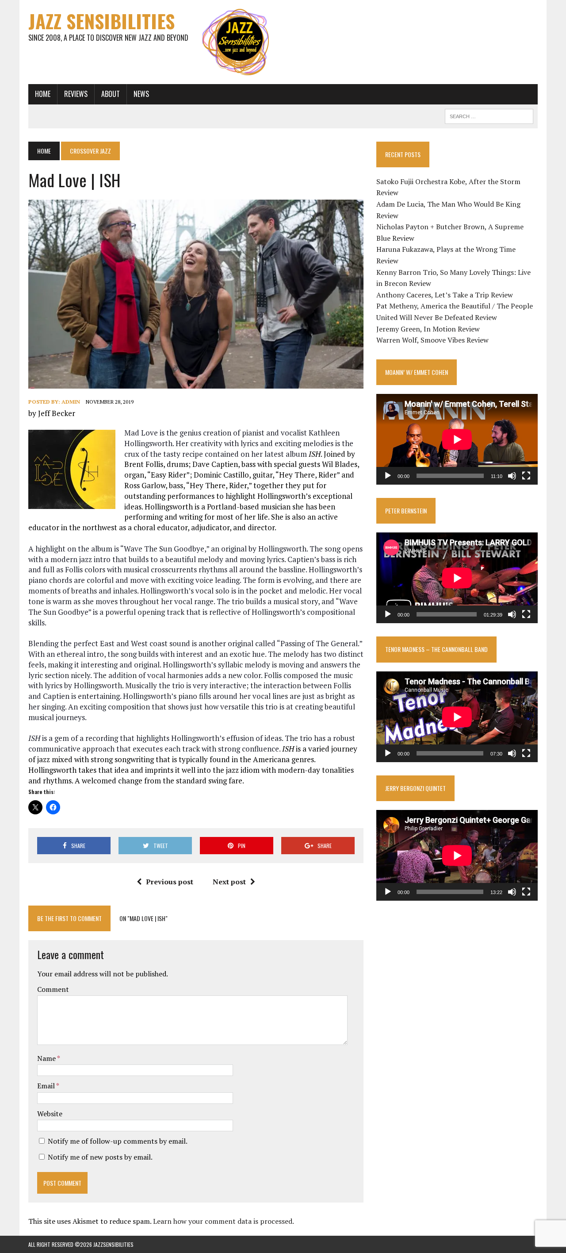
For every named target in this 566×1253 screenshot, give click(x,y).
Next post (229, 882)
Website (49, 1113)
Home (42, 94)
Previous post (169, 882)
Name (47, 1058)
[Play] (387, 475)
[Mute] (512, 475)
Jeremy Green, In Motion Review (428, 329)
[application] (457, 439)
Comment (53, 989)
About (110, 94)
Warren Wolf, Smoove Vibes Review (432, 340)
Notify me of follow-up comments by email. (117, 1141)
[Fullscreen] (526, 475)
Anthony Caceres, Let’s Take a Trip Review (444, 295)
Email (46, 1086)
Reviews (76, 94)
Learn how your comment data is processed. (223, 1221)
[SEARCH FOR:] (489, 115)
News (141, 94)
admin (70, 401)
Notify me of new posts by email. (100, 1157)
